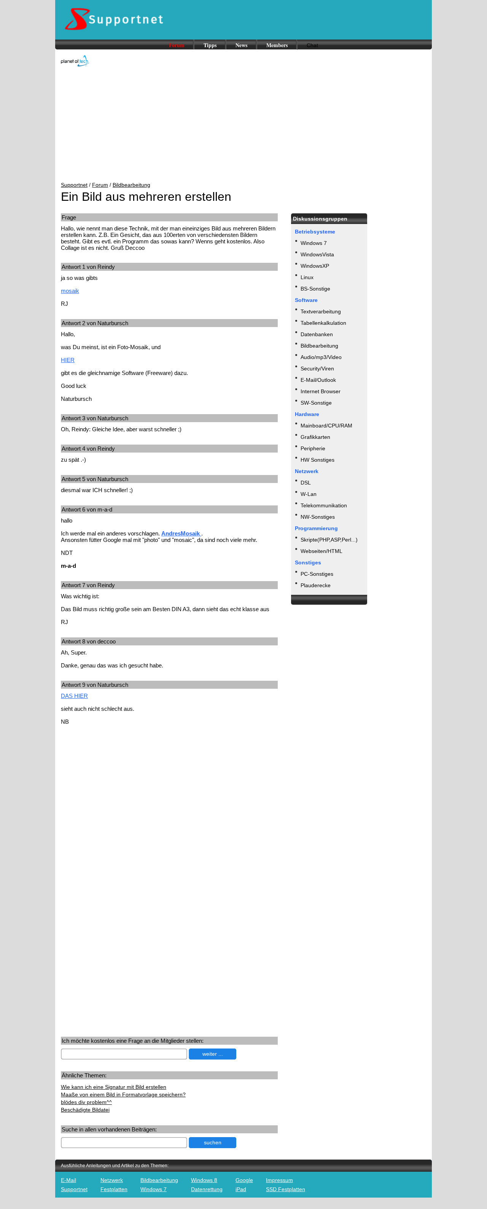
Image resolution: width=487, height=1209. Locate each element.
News (241, 45)
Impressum (279, 1180)
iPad (241, 1189)
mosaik (70, 291)
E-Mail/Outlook (318, 380)
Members (277, 45)
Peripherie (313, 448)
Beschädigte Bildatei (85, 1110)
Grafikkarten (315, 437)
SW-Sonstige (316, 403)
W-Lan (309, 494)
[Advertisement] (243, 124)
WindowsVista (317, 254)
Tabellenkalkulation (323, 323)
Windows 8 (204, 1180)
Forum (177, 45)
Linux (307, 277)
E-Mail (68, 1180)
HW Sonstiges (317, 460)
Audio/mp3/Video (321, 357)
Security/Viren (317, 368)
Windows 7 (314, 243)
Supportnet (74, 185)
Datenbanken (317, 334)
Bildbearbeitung (131, 185)
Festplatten (113, 1189)
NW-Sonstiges (318, 517)
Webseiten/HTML (321, 551)
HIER (68, 360)
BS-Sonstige (315, 289)
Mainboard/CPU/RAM (326, 426)
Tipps (210, 45)
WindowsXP (315, 266)
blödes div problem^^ (86, 1102)
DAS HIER (74, 696)
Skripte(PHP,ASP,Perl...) (329, 540)
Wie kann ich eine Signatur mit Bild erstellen (113, 1087)
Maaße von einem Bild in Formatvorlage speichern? (123, 1094)
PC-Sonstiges (317, 574)
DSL (306, 483)
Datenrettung (207, 1189)
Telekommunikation (324, 505)
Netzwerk (111, 1180)
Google (244, 1180)
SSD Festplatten (285, 1189)
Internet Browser (321, 391)
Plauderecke (316, 585)
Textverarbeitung (321, 311)
